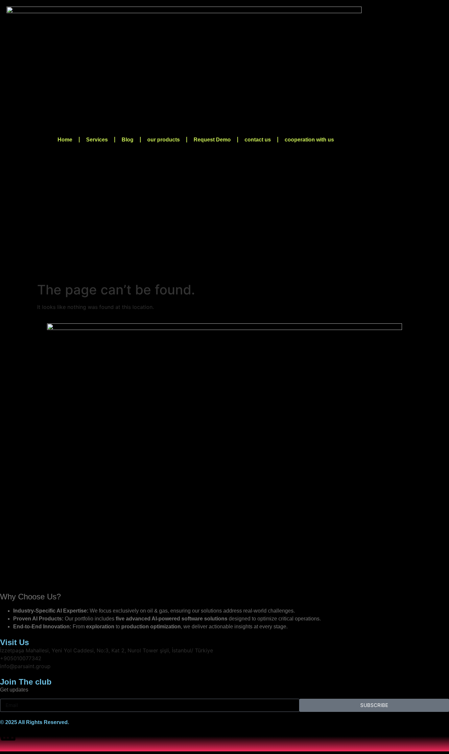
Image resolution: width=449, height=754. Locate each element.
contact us (258, 139)
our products (163, 139)
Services (97, 139)
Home (65, 139)
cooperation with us (309, 139)
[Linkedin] (8, 733)
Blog (127, 139)
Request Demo (212, 139)
